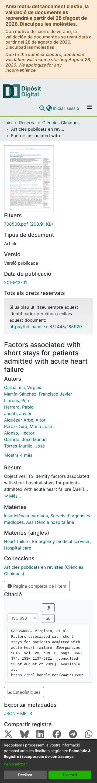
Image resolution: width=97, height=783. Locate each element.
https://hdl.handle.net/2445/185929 (45, 326)
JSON (10, 713)
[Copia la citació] (48, 607)
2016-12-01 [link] (15, 282)
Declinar (25, 774)
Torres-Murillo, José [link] (24, 446)
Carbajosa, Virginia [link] (23, 387)
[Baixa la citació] (48, 618)
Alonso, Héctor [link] (19, 433)
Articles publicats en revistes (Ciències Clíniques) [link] (38, 129)
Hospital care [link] (17, 548)
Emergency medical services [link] (61, 541)
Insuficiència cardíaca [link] (26, 515)
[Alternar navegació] (89, 108)
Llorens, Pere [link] (17, 400)
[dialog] (48, 761)
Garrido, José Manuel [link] (25, 439)
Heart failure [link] (17, 541)
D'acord (70, 774)
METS (26, 713)
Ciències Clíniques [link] (60, 122)
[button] (42, 108)
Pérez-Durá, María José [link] (28, 426)
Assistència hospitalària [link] (50, 522)
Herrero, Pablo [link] (19, 407)
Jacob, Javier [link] (18, 413)
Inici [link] (8, 122)
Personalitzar (15, 764)
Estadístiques (26, 692)
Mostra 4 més (18, 455)
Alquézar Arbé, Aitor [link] (25, 420)
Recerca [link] (27, 122)
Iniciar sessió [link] (66, 108)
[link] (48, 224)
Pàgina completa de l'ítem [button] (39, 586)
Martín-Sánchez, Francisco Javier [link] (38, 394)
